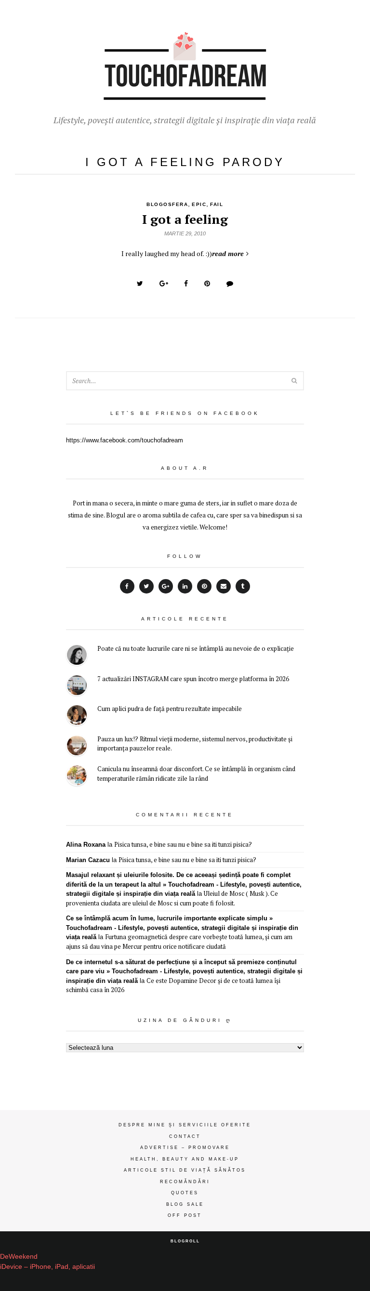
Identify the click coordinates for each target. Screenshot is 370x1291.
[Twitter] (146, 586)
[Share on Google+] (163, 283)
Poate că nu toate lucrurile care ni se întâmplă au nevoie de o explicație (195, 648)
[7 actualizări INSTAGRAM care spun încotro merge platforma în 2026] (77, 686)
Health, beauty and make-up (185, 1159)
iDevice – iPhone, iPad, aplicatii (47, 1266)
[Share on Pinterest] (207, 283)
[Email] (223, 586)
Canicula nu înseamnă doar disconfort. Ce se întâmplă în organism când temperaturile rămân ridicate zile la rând (196, 773)
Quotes (184, 1192)
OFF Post (185, 1215)
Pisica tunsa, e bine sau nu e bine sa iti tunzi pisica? (183, 844)
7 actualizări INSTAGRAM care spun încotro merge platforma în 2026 (193, 678)
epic (199, 204)
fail (216, 204)
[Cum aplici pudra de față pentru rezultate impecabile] (77, 716)
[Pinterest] (204, 586)
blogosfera (167, 204)
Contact (185, 1136)
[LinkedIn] (185, 586)
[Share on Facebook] (186, 283)
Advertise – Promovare (185, 1147)
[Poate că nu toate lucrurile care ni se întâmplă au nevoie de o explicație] (77, 656)
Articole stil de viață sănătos (185, 1170)
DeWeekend (19, 1256)
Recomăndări (185, 1181)
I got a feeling (185, 219)
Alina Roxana (86, 844)
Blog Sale (185, 1204)
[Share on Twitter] (140, 283)
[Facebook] (127, 586)
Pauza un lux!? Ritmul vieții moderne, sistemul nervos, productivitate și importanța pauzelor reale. (194, 744)
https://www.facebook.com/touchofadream (124, 440)
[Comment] (229, 283)
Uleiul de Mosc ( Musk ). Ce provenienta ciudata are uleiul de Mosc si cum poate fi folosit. (172, 898)
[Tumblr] (243, 586)
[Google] (166, 586)
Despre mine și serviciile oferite (185, 1125)
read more (228, 253)
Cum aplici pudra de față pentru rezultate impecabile (169, 708)
